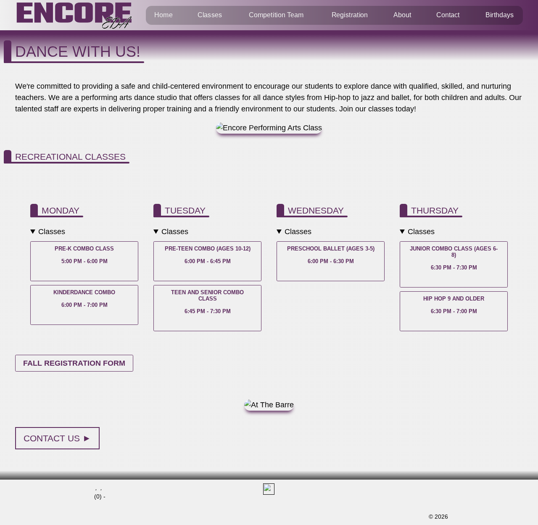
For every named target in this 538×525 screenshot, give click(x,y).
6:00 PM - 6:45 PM (208, 254)
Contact (448, 15)
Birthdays (499, 15)
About (402, 15)
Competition (276, 15)
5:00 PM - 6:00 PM (84, 254)
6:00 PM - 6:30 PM (330, 254)
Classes (210, 15)
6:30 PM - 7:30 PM (454, 258)
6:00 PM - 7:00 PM (84, 298)
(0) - (99, 496)
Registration (350, 15)
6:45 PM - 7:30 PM (207, 301)
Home (163, 15)
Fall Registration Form (74, 363)
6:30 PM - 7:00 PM (453, 304)
